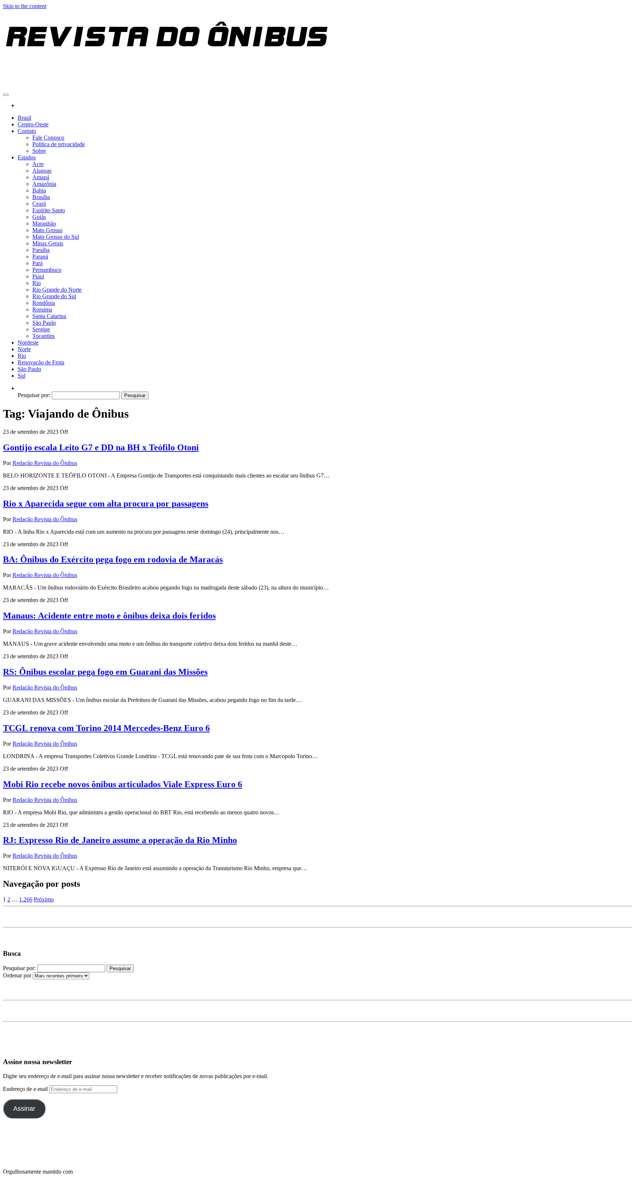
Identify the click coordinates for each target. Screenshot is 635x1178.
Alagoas (41, 170)
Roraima (42, 309)
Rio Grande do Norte (57, 290)
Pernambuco (46, 270)
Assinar (24, 1108)
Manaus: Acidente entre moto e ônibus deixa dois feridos (109, 615)
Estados (27, 157)
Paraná (40, 256)
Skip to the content (24, 6)
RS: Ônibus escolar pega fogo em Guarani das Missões (105, 672)
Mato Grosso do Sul (55, 237)
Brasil (24, 118)
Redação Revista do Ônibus (44, 463)
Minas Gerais (47, 243)
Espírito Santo (48, 210)
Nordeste (28, 342)
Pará (37, 263)
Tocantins (43, 336)
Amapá (40, 177)
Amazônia (44, 184)
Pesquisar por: (34, 395)
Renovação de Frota (41, 362)
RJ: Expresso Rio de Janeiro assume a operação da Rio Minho (120, 840)
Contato (27, 131)
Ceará (39, 204)
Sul (21, 375)
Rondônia (43, 303)
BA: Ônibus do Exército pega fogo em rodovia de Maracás (113, 559)
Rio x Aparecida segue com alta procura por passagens (105, 503)
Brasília (41, 197)
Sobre (39, 151)
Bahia (39, 190)
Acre (38, 164)
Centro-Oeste (33, 124)
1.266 (25, 899)
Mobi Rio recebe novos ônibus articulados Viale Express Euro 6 (122, 784)
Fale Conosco (48, 137)
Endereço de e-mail (26, 1089)
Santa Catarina (49, 316)
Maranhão (44, 223)
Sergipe (41, 329)
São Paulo (44, 323)
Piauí (38, 276)
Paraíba (41, 250)
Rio (36, 283)
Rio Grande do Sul (54, 296)
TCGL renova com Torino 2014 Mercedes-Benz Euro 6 (106, 728)
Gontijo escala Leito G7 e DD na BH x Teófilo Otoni (101, 447)
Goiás (39, 217)
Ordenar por (18, 975)
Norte (24, 349)
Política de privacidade (58, 144)
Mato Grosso (47, 230)
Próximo (44, 899)
